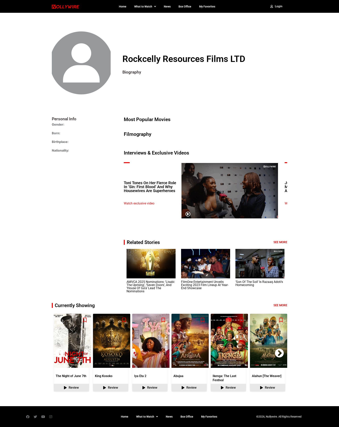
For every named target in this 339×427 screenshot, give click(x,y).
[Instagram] (50, 416)
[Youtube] (43, 416)
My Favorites (207, 6)
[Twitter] (35, 416)
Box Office (185, 6)
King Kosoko (103, 376)
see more (280, 305)
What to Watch (143, 6)
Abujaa (178, 376)
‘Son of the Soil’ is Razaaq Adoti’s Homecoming (259, 283)
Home (122, 6)
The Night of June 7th (71, 376)
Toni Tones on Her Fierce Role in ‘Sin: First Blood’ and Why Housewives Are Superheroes (150, 186)
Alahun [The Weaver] (266, 376)
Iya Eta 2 (140, 376)
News (167, 6)
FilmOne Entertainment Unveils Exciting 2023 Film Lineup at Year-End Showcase (204, 285)
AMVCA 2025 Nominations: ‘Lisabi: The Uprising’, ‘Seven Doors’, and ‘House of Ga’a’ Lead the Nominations (151, 286)
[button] (279, 353)
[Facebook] (27, 416)
